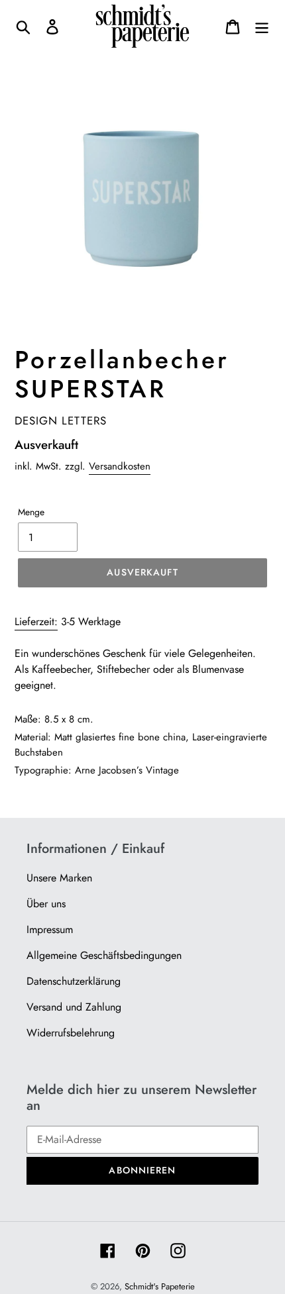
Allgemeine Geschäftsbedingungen (104, 955)
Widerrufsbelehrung (71, 1032)
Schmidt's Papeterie (160, 1286)
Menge (31, 512)
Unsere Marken (59, 877)
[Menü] (261, 26)
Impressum (50, 929)
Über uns (46, 903)
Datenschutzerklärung (74, 981)
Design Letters (61, 420)
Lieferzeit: (36, 621)
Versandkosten (119, 466)
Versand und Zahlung (74, 1007)
